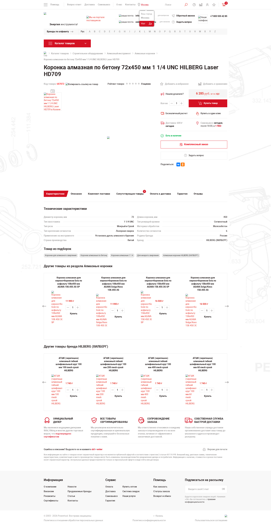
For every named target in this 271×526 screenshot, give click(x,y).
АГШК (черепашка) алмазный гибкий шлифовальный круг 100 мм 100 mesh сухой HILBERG (69, 364)
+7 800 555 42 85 (218, 16)
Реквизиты (49, 496)
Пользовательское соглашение (211, 520)
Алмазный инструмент (119, 53)
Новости (72, 486)
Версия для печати (217, 449)
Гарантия (182, 193)
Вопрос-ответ (74, 4)
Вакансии (49, 491)
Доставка (90, 4)
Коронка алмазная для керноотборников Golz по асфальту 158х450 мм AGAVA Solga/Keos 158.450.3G (202, 283)
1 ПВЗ (218, 126)
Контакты (130, 4)
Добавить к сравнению (213, 84)
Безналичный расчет (177, 113)
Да (150, 23)
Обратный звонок (185, 15)
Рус (82, 31)
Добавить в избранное (175, 84)
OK (223, 489)
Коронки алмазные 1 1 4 (122, 255)
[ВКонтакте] (178, 164)
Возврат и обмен (162, 496)
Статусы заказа (161, 491)
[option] (68, 381)
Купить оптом (129, 486)
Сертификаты (51, 500)
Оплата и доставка (160, 193)
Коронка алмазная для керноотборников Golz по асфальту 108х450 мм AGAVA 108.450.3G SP (68, 282)
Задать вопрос (184, 22)
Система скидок (131, 491)
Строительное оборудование (88, 53)
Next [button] (226, 306)
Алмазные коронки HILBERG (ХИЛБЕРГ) (181, 255)
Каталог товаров (60, 53)
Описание (76, 193)
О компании (50, 486)
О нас (119, 4)
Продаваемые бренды (79, 491)
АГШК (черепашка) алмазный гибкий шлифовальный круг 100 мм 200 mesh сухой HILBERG (113, 364)
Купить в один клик (211, 113)
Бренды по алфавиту (58, 31)
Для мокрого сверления (148, 255)
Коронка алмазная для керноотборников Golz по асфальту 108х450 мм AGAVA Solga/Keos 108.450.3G (113, 283)
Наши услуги (129, 496)
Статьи (71, 496)
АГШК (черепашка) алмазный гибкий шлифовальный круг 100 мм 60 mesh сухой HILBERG (203, 364)
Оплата (109, 486)
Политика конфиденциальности (149, 520)
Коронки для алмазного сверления (61, 255)
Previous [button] (44, 306)
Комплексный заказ (196, 144)
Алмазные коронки (145, 53)
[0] (223, 4)
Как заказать (160, 486)
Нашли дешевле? (175, 94)
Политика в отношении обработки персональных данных (73, 520)
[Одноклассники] (183, 164)
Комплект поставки (99, 193)
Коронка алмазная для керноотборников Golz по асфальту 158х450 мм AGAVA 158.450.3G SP (158, 282)
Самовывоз (104, 4)
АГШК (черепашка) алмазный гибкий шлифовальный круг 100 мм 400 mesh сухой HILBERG (158, 364)
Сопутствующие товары (130, 193)
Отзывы (198, 193)
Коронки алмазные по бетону (94, 255)
